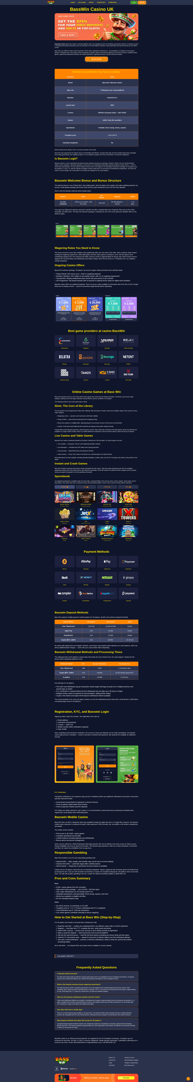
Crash (106, 487)
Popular (63, 487)
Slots (127, 487)
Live (85, 487)
